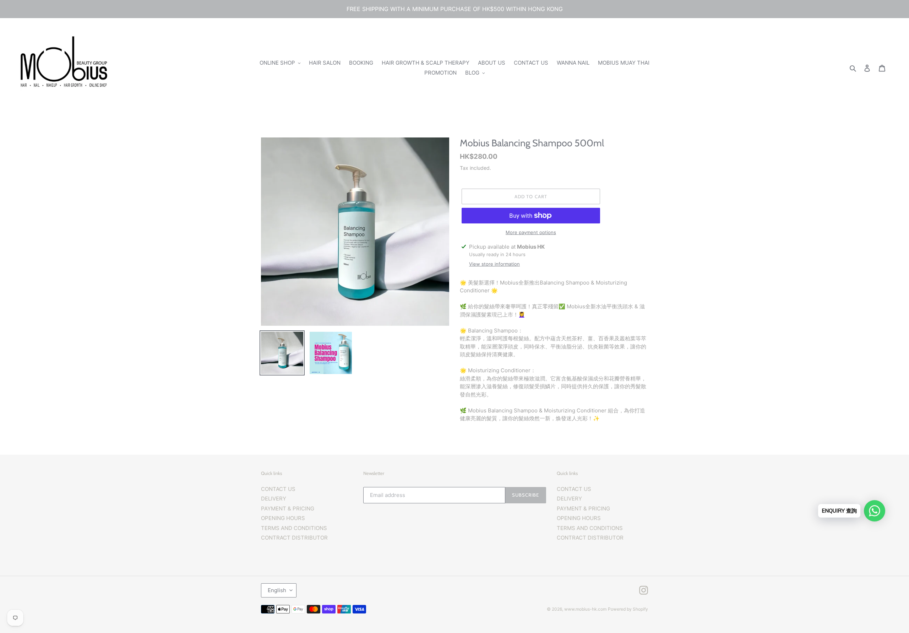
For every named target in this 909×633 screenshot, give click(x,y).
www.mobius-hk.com (585, 609)
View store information (494, 264)
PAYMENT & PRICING (287, 508)
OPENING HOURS (283, 518)
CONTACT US (278, 489)
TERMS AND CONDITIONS (294, 528)
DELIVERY (273, 498)
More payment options (531, 232)
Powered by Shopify (628, 609)
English (277, 590)
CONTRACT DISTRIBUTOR (294, 537)
